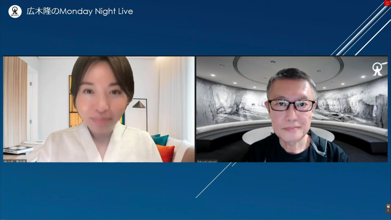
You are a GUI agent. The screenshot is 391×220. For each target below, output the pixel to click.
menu (387, 4)
